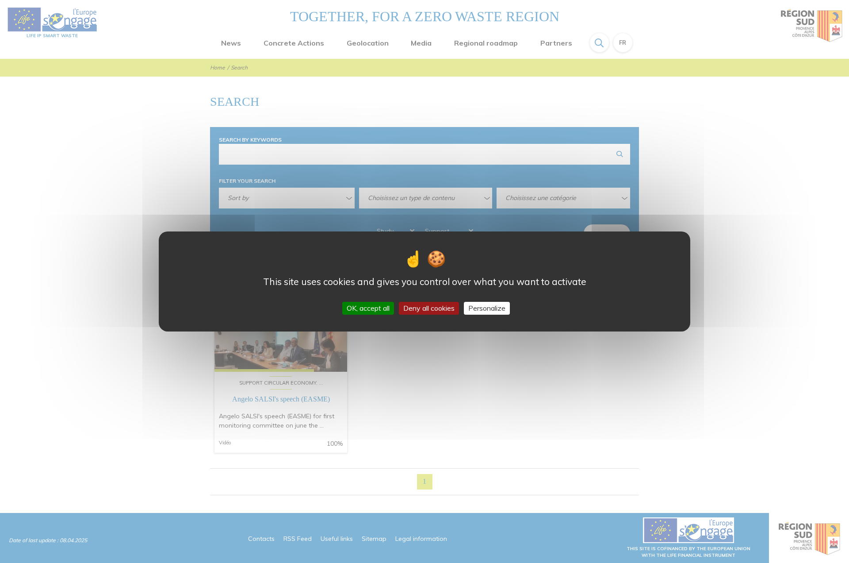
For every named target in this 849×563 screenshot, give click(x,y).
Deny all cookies (429, 308)
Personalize (486, 308)
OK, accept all (368, 308)
